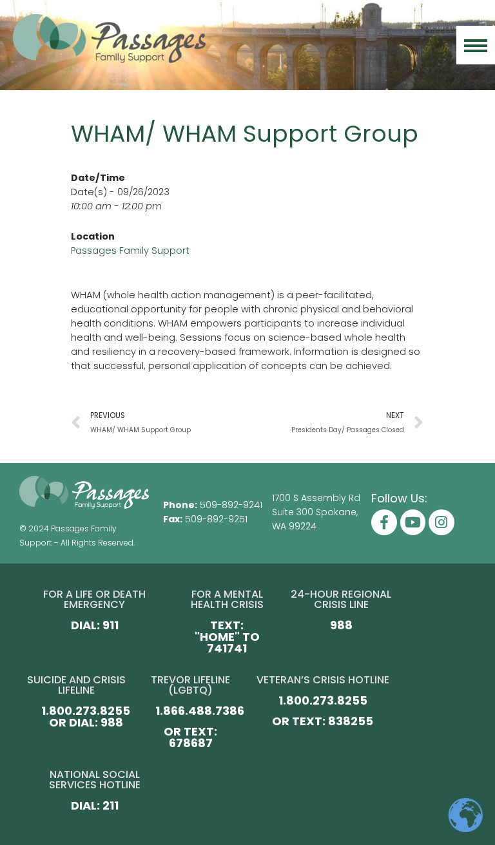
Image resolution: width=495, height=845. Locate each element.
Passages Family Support (130, 250)
